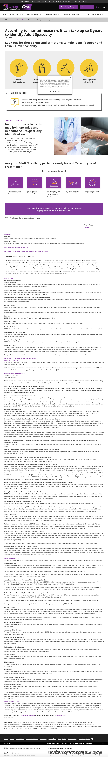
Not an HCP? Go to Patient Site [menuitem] (80, 1)
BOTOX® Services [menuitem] (15, 14)
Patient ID (20, 20)
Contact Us (43, 739)
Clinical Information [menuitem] (33, 14)
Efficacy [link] (87, 227)
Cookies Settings (72, 739)
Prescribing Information (27, 715)
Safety (39, 20)
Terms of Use (52, 739)
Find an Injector (87, 7)
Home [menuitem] (4, 14)
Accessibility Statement (32, 739)
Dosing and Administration (54, 20)
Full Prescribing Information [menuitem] (54, 1)
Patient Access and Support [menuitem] (72, 14)
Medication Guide (60, 715)
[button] (104, 6)
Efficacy (30, 20)
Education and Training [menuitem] (94, 14)
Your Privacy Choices (84, 739)
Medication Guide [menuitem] (67, 1)
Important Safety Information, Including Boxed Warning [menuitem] (33, 1)
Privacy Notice (62, 739)
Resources (70, 20)
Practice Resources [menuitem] (51, 14)
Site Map (12, 739)
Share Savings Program (68, 7)
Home (6, 739)
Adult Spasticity (7, 20)
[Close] (70, 78)
